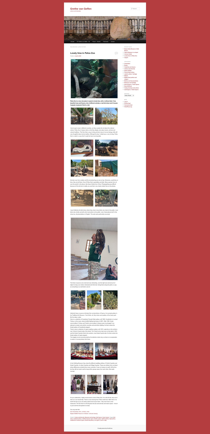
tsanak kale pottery (89, 420)
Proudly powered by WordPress (105, 428)
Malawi (126, 75)
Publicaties (105, 41)
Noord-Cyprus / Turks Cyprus (131, 84)
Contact (113, 41)
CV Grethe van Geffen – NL (83, 41)
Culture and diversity (79, 417)
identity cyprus (97, 418)
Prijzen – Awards (96, 41)
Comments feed (128, 105)
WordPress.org (128, 106)
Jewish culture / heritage (130, 74)
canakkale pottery (77, 418)
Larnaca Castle (128, 54)
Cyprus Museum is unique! (131, 52)
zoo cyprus (97, 420)
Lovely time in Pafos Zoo (82, 52)
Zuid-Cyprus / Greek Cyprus (102, 417)
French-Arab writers (129, 72)
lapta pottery (112, 418)
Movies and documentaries (131, 81)
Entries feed (127, 103)
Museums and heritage (90, 417)
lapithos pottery (105, 418)
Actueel (72, 41)
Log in (126, 101)
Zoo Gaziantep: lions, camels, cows (79, 411)
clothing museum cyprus (88, 418)
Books (126, 65)
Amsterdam (127, 63)
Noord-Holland (128, 86)
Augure (126, 57)
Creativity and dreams (129, 67)
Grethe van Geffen (80, 8)
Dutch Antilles (127, 70)
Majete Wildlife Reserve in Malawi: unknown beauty (84, 413)
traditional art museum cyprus (77, 420)
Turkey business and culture (131, 88)
